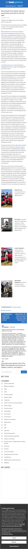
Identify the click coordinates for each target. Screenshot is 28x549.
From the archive (8, 408)
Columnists (7, 400)
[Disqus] (14, 343)
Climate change (8, 397)
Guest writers (7, 414)
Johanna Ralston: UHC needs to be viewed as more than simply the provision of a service (20, 318)
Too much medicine (9, 451)
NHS (5, 427)
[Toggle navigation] (3, 2)
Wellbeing (6, 462)
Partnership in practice (9, 433)
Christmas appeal (8, 394)
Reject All (14, 542)
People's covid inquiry (9, 438)
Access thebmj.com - (11, 6)
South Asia (6, 446)
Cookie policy (22, 524)
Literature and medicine (10, 419)
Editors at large (7, 405)
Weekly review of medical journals (12, 460)
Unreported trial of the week (11, 454)
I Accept (14, 538)
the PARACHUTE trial (18, 147)
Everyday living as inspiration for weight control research (7, 317)
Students (6, 449)
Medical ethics (7, 422)
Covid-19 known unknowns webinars (13, 403)
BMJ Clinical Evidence (9, 386)
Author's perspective (7, 310)
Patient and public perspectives (11, 436)
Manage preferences (13, 546)
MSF (5, 425)
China (5, 391)
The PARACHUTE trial (6, 65)
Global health (7, 411)
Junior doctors (7, 416)
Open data (6, 430)
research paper (17, 307)
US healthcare (7, 457)
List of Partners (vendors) (6, 534)
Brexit (5, 389)
